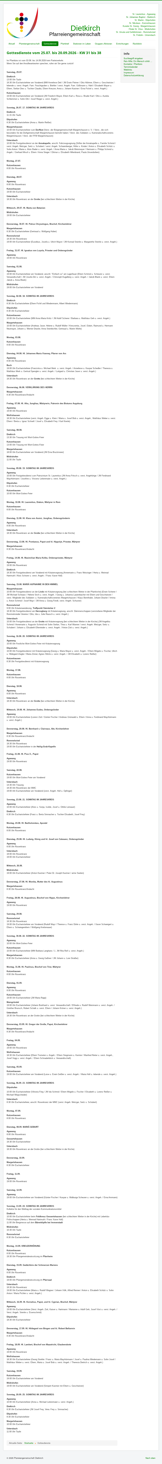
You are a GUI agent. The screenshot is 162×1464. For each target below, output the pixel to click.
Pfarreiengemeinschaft (29, 43)
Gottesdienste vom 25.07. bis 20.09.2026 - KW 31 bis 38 (54, 52)
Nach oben (150, 1457)
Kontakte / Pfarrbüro (133, 64)
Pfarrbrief (65, 43)
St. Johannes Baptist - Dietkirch (140, 17)
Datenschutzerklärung (134, 75)
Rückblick (137, 43)
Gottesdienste (50, 43)
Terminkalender (131, 66)
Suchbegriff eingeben (133, 58)
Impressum (129, 72)
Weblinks (128, 69)
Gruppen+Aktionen (103, 43)
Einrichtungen (122, 43)
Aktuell (12, 43)
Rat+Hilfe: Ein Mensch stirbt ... (138, 61)
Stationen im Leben (82, 43)
